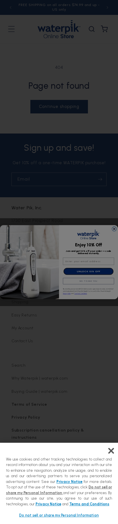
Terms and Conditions (89, 504)
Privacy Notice (69, 481)
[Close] (111, 450)
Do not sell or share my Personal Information (59, 515)
